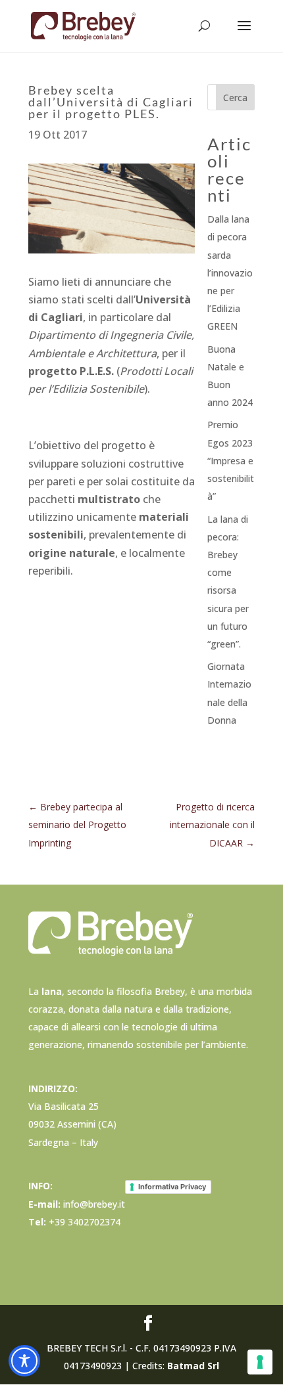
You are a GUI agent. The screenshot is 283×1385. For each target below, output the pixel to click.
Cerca (235, 97)
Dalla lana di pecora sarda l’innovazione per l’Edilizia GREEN (230, 272)
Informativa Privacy (172, 1186)
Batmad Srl (193, 1365)
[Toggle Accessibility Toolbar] (24, 1360)
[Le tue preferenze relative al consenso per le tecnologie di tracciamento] (259, 1362)
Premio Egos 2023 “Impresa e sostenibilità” (230, 460)
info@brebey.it (94, 1204)
